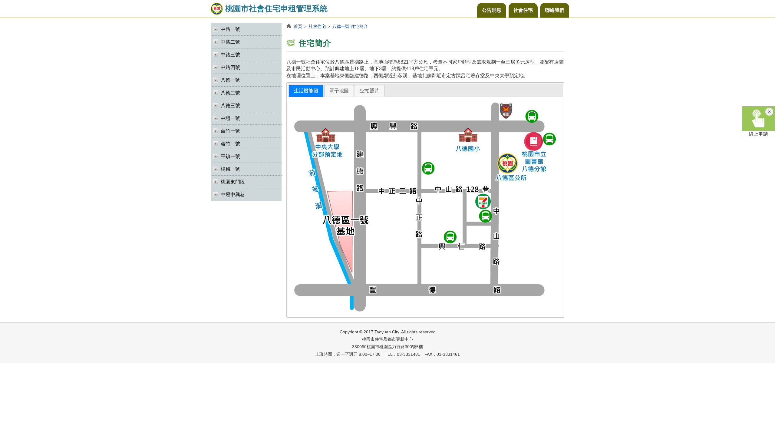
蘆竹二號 (230, 143)
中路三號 (230, 54)
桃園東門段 (233, 181)
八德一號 (230, 80)
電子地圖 (339, 90)
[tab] (306, 91)
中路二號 (230, 42)
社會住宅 (523, 10)
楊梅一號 (230, 169)
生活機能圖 (306, 90)
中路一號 (230, 29)
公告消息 (491, 10)
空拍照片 (369, 90)
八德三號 (230, 105)
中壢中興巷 (233, 194)
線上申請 (758, 134)
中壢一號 (230, 118)
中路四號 (230, 67)
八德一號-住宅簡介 (350, 26)
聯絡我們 (554, 10)
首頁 (298, 26)
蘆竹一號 (230, 131)
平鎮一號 (230, 156)
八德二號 (230, 92)
